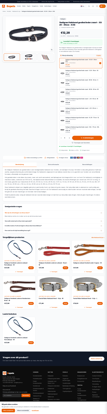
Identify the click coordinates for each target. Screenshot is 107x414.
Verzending (95, 384)
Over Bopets (95, 378)
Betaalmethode (96, 381)
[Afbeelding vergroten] (51, 49)
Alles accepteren (8, 410)
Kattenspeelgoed (52, 394)
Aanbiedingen (96, 389)
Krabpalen (51, 376)
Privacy (94, 392)
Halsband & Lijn (16, 11)
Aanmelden (26, 395)
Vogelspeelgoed (67, 391)
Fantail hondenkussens (81, 394)
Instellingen (35, 410)
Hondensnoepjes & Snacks (38, 389)
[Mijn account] (93, 6)
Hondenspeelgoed (38, 393)
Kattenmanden (52, 391)
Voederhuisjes (67, 383)
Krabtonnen (51, 388)
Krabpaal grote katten (54, 378)
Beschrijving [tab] (20, 164)
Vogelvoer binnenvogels (66, 379)
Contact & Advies (97, 376)
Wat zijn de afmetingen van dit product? (17, 213)
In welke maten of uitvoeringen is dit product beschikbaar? (23, 225)
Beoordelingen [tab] (87, 164)
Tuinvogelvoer (67, 388)
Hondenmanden (37, 376)
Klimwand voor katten (54, 399)
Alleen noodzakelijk (23, 410)
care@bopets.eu (18, 382)
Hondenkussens (37, 378)
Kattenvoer (51, 396)
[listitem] (12, 57)
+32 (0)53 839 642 (8, 382)
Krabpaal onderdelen (54, 386)
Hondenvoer (36, 386)
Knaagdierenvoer (82, 378)
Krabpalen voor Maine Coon (52, 382)
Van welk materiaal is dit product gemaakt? (18, 221)
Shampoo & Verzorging (36, 399)
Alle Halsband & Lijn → (98, 237)
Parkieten (65, 376)
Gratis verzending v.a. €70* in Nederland (27, 1)
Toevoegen (20, 271)
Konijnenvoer (81, 376)
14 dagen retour (96, 386)
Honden (9, 11)
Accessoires (80, 381)
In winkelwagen (88, 138)
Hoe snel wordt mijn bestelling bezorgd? (17, 230)
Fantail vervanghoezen (81, 399)
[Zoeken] (89, 6)
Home (4, 11)
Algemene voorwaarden (96, 395)
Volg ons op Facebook (9, 386)
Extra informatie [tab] (53, 164)
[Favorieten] (97, 6)
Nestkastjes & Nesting (69, 386)
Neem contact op (96, 358)
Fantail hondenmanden (37, 382)
